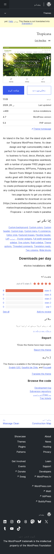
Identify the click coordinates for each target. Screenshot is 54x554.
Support (47, 466)
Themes (47, 13)
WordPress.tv (42, 476)
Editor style (12, 235)
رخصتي (13, 238)
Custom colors (36, 227)
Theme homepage (42, 129)
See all (6, 311)
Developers (45, 471)
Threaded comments (23, 246)
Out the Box (40, 40)
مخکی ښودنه (39, 90)
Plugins (22, 446)
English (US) (15, 367)
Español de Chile (30, 367)
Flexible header (43, 235)
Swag (21, 476)
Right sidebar (37, 242)
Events (22, 466)
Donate (20, 471)
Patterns (21, 451)
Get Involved (19, 461)
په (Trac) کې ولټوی (42, 395)
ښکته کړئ (13, 90)
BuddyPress (43, 501)
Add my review (44, 311)
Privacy (47, 451)
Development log (43, 388)
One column (24, 242)
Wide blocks (45, 250)
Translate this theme (41, 374)
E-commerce (44, 231)
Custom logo (17, 231)
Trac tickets (45, 398)
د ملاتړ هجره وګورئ (42, 331)
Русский (47, 367)
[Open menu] (4, 4)
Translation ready (42, 246)
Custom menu (30, 231)
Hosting (47, 446)
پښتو (41, 514)
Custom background (18, 227)
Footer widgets (24, 238)
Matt (47, 491)
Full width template (42, 238)
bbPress (45, 496)
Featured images (27, 235)
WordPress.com (41, 486)
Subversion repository (40, 391)
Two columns (32, 250)
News (48, 441)
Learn (48, 461)
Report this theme (42, 350)
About (48, 436)
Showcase (20, 436)
